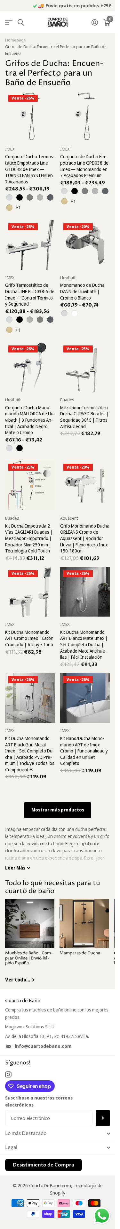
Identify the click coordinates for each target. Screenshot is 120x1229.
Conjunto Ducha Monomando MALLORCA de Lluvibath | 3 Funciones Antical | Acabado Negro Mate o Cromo (30, 419)
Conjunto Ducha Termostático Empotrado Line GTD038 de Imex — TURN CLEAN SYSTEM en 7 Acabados (30, 168)
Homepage (15, 40)
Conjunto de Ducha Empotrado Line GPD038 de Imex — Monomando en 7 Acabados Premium (84, 165)
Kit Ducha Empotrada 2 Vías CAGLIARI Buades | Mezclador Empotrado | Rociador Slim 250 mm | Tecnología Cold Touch (28, 538)
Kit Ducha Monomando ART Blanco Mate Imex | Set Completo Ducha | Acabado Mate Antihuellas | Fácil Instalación (84, 644)
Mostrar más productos (57, 810)
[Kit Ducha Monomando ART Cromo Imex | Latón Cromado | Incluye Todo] (30, 592)
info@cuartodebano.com (43, 1046)
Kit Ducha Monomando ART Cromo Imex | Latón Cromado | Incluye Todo (29, 638)
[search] (21, 22)
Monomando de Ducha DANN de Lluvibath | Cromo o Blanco (82, 291)
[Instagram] (8, 1074)
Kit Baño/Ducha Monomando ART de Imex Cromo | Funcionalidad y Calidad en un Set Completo (84, 750)
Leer (15, 868)
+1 (18, 207)
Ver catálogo (8, 22)
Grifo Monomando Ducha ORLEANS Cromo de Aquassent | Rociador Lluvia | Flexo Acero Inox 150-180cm (84, 538)
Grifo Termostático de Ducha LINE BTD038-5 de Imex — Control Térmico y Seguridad (29, 294)
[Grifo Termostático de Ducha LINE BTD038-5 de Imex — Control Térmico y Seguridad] (30, 245)
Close (57, 1134)
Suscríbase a (103, 1118)
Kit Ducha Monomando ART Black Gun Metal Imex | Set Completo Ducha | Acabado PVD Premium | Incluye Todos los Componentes (29, 754)
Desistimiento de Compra (43, 1165)
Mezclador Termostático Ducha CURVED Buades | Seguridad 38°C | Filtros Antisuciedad (84, 416)
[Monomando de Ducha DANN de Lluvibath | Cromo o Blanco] (85, 245)
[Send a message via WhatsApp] (102, 1216)
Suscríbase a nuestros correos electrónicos (39, 1101)
